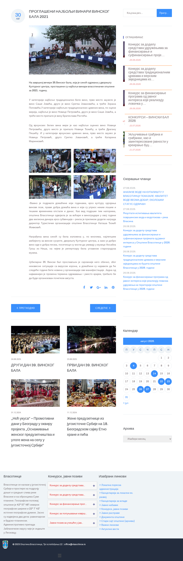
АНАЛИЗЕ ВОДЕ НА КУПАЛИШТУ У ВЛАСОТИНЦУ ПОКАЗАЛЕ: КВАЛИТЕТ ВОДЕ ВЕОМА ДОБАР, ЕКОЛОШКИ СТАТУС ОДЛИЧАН (145, 198)
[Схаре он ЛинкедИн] (106, 287)
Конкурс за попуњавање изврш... (68, 513)
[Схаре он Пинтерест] (113, 287)
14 (154, 373)
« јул (125, 403)
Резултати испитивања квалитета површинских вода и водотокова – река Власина (145, 217)
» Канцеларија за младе (113, 501)
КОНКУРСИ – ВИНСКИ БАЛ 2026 (148, 119)
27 (147, 389)
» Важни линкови (109, 525)
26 (140, 389)
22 (161, 381)
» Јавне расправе (109, 513)
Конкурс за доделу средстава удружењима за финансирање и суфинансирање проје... (148, 50)
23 (168, 381)
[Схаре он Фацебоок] (84, 287)
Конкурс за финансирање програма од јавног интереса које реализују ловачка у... (147, 98)
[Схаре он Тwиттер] (91, 287)
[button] (60, 555)
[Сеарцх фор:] (140, 13)
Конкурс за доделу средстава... (67, 485)
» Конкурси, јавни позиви (113, 509)
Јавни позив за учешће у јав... (66, 522)
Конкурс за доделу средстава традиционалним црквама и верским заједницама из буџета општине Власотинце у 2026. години (144, 261)
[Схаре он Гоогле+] (99, 287)
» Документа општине (112, 517)
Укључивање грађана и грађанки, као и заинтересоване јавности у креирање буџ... (148, 140)
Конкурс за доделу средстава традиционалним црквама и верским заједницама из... (149, 74)
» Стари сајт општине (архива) (117, 521)
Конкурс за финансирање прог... (68, 504)
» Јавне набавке (108, 505)
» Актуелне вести (109, 529)
